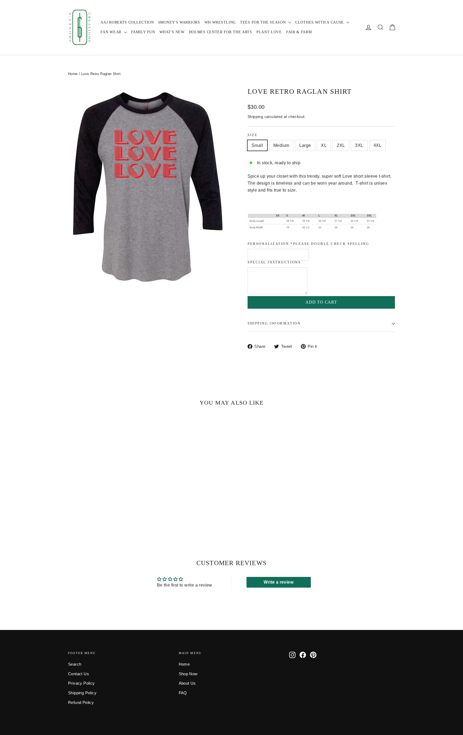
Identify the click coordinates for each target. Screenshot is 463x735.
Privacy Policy (81, 683)
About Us (187, 683)
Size (252, 135)
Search (74, 664)
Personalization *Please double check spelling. (309, 244)
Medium (281, 145)
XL (324, 145)
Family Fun (143, 32)
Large (305, 145)
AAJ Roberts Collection (127, 22)
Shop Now (188, 674)
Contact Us (78, 674)
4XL (378, 145)
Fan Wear (111, 32)
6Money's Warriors (179, 22)
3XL (359, 145)
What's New (172, 32)
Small (257, 145)
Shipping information (274, 323)
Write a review (278, 582)
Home (73, 74)
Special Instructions (274, 262)
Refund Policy (81, 702)
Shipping (255, 117)
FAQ (183, 693)
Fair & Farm (299, 32)
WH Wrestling (220, 22)
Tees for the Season (263, 22)
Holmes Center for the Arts (220, 32)
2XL (341, 145)
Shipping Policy (82, 693)
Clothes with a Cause (320, 22)
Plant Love (269, 32)
